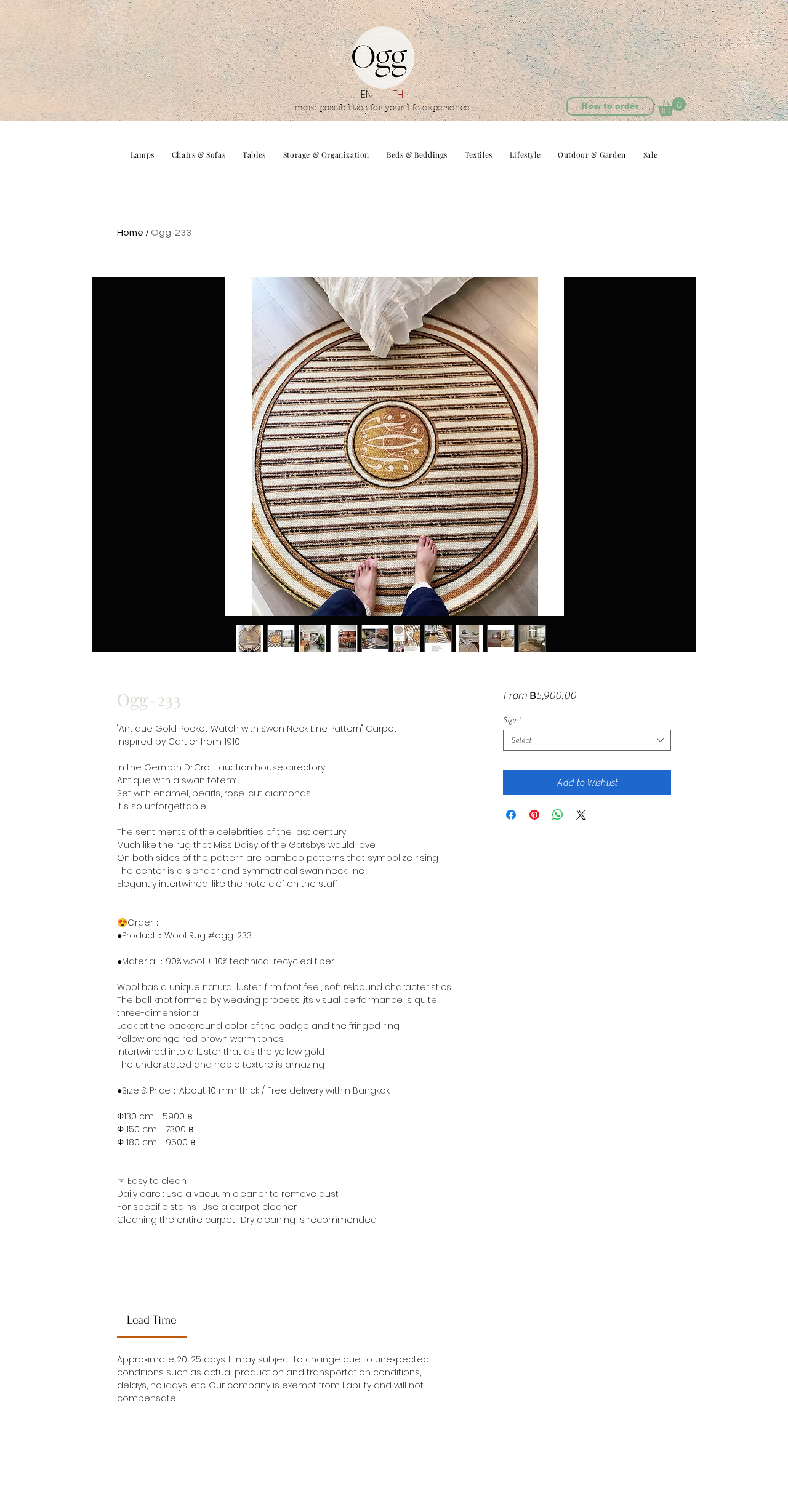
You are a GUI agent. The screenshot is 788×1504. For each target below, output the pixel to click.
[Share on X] (581, 814)
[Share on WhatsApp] (557, 814)
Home (130, 233)
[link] (152, 1320)
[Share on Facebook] (511, 814)
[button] (672, 106)
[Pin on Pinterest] (534, 814)
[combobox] (587, 740)
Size (512, 719)
